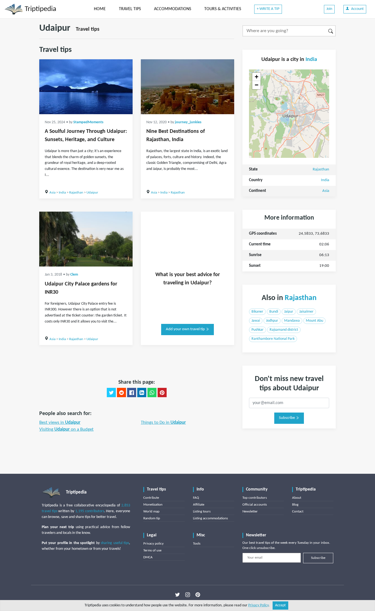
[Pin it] (162, 392)
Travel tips (87, 29)
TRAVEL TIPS (130, 9)
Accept (280, 605)
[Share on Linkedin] (141, 392)
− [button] (256, 85)
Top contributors (254, 498)
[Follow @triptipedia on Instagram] (188, 595)
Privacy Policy (258, 605)
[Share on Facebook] (131, 392)
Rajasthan (76, 192)
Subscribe (287, 418)
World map (151, 511)
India (62, 192)
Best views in (59, 422)
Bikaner (257, 311)
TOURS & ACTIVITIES (222, 9)
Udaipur (92, 192)
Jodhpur (272, 321)
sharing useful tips (115, 543)
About (296, 498)
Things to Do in (163, 422)
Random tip (151, 518)
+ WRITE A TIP (268, 9)
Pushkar (257, 330)
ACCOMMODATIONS (172, 9)
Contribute (151, 498)
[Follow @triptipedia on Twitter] (177, 595)
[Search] (331, 31)
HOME (100, 9)
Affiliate (198, 504)
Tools (196, 543)
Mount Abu (314, 321)
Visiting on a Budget (66, 429)
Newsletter (250, 511)
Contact (297, 511)
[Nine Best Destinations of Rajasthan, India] (187, 86)
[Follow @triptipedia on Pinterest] (198, 595)
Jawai (255, 321)
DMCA (148, 557)
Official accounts (254, 504)
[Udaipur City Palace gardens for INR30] (86, 239)
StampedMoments (88, 122)
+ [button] (256, 76)
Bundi (273, 311)
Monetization (153, 504)
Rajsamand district (284, 330)
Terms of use (152, 550)
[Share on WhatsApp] (151, 392)
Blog (295, 504)
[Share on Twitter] (111, 392)
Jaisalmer (306, 311)
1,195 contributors (89, 511)
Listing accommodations (210, 518)
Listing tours (202, 511)
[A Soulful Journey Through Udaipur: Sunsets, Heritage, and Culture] (86, 86)
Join (329, 9)
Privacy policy (153, 543)
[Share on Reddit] (121, 392)
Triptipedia (39, 9)
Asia (52, 192)
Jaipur (288, 311)
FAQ (196, 498)
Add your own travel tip (186, 329)
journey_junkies (188, 122)
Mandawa (292, 321)
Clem (74, 274)
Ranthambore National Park (273, 339)
